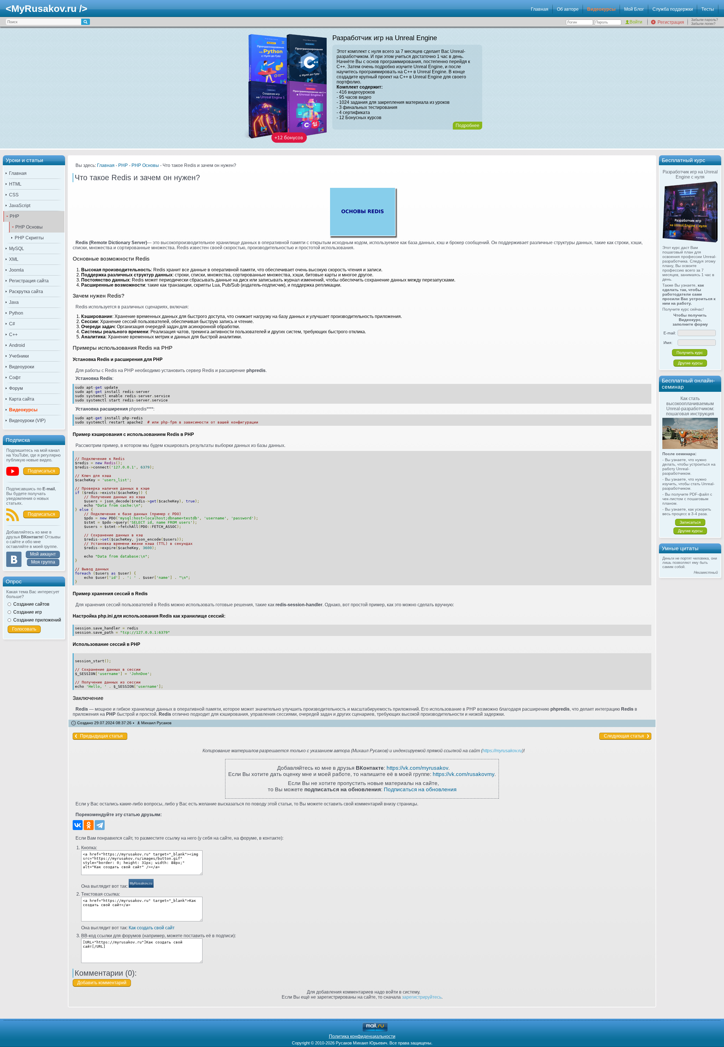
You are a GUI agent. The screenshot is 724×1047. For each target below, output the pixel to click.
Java (14, 302)
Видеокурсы (601, 9)
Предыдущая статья (101, 736)
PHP (14, 216)
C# (12, 323)
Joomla (16, 270)
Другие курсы (690, 363)
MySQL (16, 248)
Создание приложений (37, 620)
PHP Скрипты (29, 237)
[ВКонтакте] (78, 825)
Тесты (707, 9)
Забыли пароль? (704, 20)
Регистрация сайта (29, 280)
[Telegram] (100, 825)
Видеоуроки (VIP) (27, 420)
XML (13, 259)
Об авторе (568, 9)
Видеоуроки (21, 366)
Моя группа (43, 562)
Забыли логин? (703, 24)
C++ (13, 334)
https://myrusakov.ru (502, 750)
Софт (15, 377)
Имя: (668, 342)
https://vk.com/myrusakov (417, 768)
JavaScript (19, 205)
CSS (14, 194)
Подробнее (467, 125)
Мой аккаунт (43, 554)
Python (16, 313)
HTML (15, 184)
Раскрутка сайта (26, 291)
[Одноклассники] (89, 825)
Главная (539, 9)
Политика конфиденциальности (362, 1036)
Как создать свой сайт (151, 927)
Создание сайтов (31, 604)
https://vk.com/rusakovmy (463, 774)
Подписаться (41, 470)
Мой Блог (634, 9)
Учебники (19, 356)
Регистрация (671, 22)
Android (17, 345)
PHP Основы (29, 227)
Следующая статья (624, 736)
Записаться (690, 522)
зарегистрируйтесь (421, 997)
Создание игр (27, 612)
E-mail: (669, 333)
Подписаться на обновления (420, 789)
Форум (16, 388)
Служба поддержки (672, 9)
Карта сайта (21, 399)
